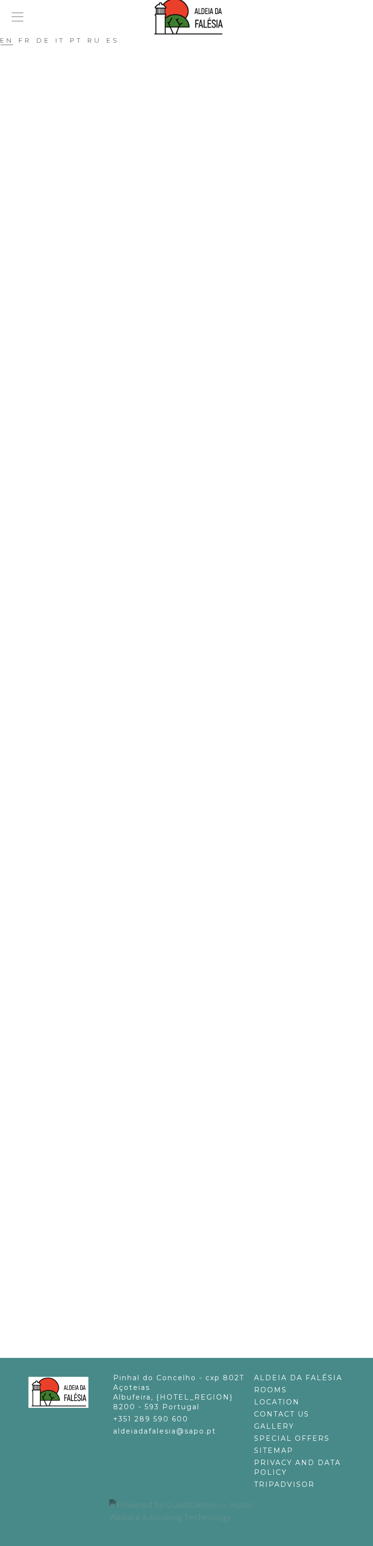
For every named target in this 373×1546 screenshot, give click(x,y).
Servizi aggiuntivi (191, 1058)
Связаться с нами (191, 624)
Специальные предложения (192, 649)
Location (277, 1402)
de (43, 42)
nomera (191, 599)
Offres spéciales (191, 1354)
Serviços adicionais (191, 879)
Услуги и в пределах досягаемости (191, 712)
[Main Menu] (17, 17)
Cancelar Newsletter (192, 854)
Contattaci (191, 983)
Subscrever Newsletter (191, 841)
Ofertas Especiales (191, 470)
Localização (191, 791)
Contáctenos (191, 444)
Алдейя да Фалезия (192, 586)
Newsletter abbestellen (191, 1212)
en (7, 42)
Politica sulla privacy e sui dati (192, 1083)
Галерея (191, 636)
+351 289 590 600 (150, 1419)
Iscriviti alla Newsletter (191, 1020)
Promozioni (192, 1008)
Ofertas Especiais (191, 828)
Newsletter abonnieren (191, 1200)
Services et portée (191, 891)
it (60, 42)
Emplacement (192, 1316)
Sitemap (273, 1450)
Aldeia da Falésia (191, 407)
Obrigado (191, 866)
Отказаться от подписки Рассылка (191, 674)
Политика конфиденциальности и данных (191, 725)
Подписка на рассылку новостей (191, 662)
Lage (191, 1149)
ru (94, 42)
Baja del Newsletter (191, 495)
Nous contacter (191, 1329)
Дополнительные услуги (191, 699)
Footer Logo (57, 1392)
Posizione (191, 970)
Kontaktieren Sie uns (191, 1162)
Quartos (191, 778)
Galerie (191, 1174)
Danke (191, 1225)
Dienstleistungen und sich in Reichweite (192, 1250)
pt (76, 42)
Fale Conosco (191, 803)
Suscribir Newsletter (191, 482)
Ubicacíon (191, 432)
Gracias (191, 507)
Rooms (270, 1390)
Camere (191, 957)
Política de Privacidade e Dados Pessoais (191, 904)
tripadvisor (284, 1484)
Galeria (191, 816)
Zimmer (191, 1137)
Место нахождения (192, 611)
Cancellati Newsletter (192, 1033)
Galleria (191, 995)
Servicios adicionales (191, 520)
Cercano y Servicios (191, 533)
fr (25, 42)
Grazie (191, 1046)
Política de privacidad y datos (191, 545)
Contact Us (281, 1414)
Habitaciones (191, 419)
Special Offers (292, 1438)
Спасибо (191, 687)
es (112, 42)
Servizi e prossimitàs (191, 1071)
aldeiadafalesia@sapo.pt (164, 1431)
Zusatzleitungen (191, 1238)
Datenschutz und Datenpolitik (191, 1263)
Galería (191, 457)
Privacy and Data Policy (297, 1467)
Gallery (274, 1426)
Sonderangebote (191, 1187)
